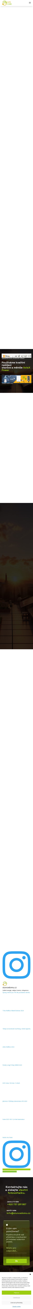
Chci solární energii (7, 56)
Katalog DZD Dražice (23, 56)
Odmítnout (16, 1298)
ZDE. (24, 559)
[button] (30, 1274)
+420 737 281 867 (16, 1204)
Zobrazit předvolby (16, 1302)
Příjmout (16, 1293)
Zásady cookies (16, 1306)
